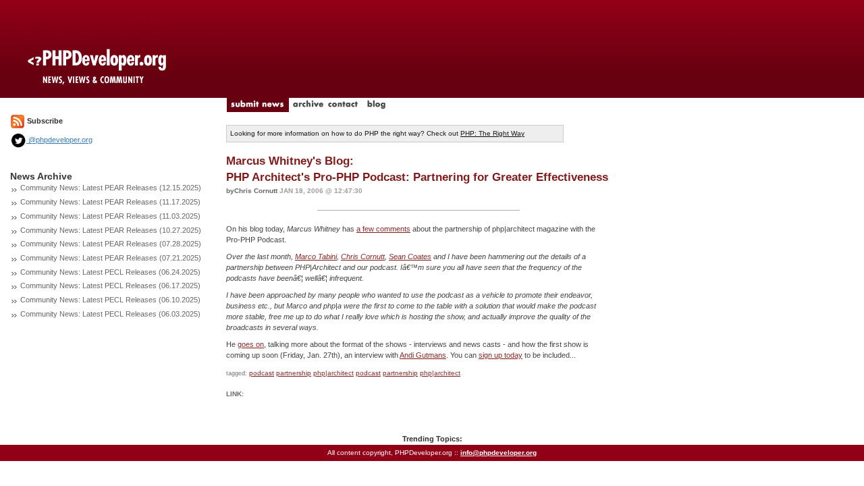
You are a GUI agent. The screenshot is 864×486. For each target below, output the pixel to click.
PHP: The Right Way (492, 133)
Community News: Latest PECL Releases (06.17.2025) (110, 285)
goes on (251, 344)
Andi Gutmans (423, 355)
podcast (261, 373)
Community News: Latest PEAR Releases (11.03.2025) (110, 216)
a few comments (383, 229)
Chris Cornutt (363, 256)
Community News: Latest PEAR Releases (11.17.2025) (110, 202)
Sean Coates (410, 256)
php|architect (333, 373)
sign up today (500, 355)
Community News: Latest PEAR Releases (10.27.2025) (110, 230)
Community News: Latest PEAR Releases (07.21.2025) (110, 258)
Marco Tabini (316, 256)
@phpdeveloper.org (59, 140)
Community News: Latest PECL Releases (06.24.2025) (110, 272)
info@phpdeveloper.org (498, 452)
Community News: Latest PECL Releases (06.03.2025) (110, 314)
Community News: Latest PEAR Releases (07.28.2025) (110, 244)
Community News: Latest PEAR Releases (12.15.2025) (110, 188)
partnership (293, 373)
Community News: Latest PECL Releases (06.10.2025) (110, 300)
